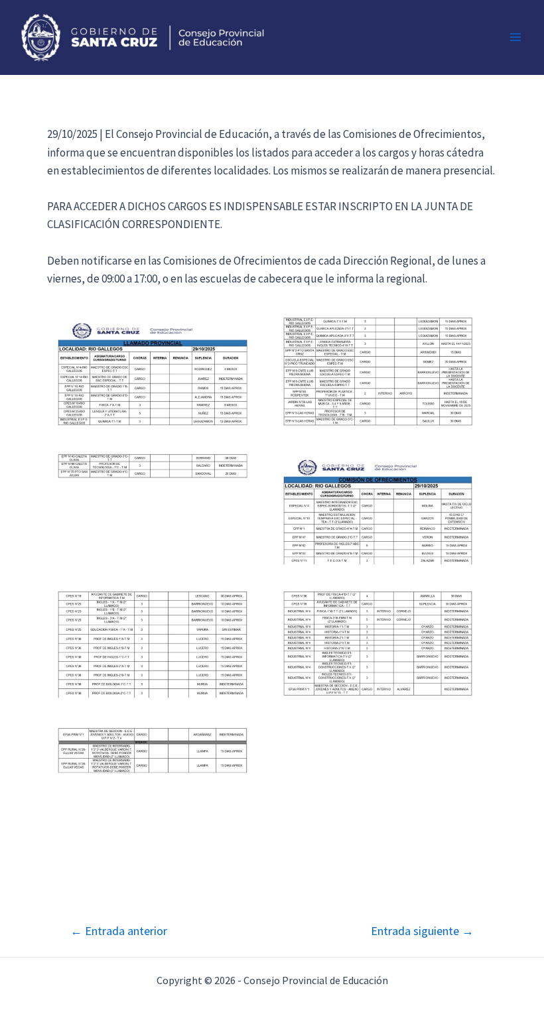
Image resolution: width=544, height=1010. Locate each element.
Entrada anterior (118, 931)
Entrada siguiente (422, 931)
